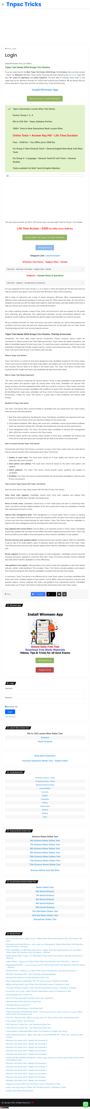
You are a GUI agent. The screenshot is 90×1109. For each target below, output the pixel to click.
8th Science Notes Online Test (45, 848)
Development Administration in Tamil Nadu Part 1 (24, 1008)
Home (8, 49)
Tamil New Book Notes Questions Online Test (23, 1002)
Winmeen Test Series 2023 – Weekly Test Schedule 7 (26, 1051)
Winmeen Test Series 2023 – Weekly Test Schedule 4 (26, 1067)
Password (8, 697)
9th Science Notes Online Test (45, 852)
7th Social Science (45, 895)
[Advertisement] (45, 26)
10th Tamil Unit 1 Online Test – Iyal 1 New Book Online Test (28, 1024)
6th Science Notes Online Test (45, 840)
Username (8, 688)
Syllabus (45, 813)
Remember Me (11, 707)
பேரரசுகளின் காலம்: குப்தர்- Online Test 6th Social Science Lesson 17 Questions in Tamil (38, 991)
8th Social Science (45, 899)
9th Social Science (45, 903)
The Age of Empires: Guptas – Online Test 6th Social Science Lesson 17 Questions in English (41, 988)
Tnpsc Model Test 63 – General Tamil (20, 1021)
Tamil (45, 817)
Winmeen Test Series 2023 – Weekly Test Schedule (25, 1077)
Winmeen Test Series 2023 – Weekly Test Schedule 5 (26, 1063)
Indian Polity (45, 806)
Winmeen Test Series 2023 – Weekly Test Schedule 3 (26, 1070)
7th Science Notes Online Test (45, 844)
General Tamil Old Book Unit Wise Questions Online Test (27, 978)
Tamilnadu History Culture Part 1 (18, 1005)
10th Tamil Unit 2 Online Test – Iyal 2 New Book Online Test (28, 1028)
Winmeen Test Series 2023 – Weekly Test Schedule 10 (27, 1040)
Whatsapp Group (44, 248)
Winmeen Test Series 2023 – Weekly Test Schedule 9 (26, 1044)
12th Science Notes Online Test (45, 864)
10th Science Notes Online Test (45, 856)
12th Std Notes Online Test (45, 915)
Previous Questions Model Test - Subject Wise (45, 760)
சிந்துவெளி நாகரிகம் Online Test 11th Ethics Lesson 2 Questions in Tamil (33, 1084)
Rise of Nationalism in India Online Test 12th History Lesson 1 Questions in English (37, 981)
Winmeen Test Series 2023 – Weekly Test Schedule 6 (26, 1054)
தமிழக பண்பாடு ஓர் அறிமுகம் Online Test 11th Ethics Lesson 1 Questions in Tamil (36, 1087)
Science (45, 737)
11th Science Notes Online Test (45, 860)
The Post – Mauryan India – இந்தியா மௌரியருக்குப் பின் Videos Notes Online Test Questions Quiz (42, 1018)
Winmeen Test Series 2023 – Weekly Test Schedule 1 (26, 1080)
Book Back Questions (45, 755)
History (45, 803)
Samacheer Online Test (45, 919)
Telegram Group (44, 670)
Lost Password (10, 717)
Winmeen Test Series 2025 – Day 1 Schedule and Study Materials (31, 974)
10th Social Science (45, 907)
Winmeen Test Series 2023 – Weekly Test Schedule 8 (26, 1047)
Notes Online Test (45, 887)
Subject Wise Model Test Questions (19, 1091)
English (45, 795)
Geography (45, 799)
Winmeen (72, 75)
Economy (45, 792)
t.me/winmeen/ (52, 255)
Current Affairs (45, 788)
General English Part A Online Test (19, 995)
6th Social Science (45, 891)
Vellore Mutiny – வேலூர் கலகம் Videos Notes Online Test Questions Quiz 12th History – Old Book (42, 962)
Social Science (45, 741)
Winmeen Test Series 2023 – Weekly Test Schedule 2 (26, 1074)
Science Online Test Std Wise (45, 870)
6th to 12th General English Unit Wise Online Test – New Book (29, 998)
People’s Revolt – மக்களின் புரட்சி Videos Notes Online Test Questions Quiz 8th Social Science (41, 971)
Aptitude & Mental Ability (45, 785)
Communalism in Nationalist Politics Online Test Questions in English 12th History (37, 1031)
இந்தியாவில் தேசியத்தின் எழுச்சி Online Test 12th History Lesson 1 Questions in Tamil (37, 984)
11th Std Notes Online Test (45, 911)
